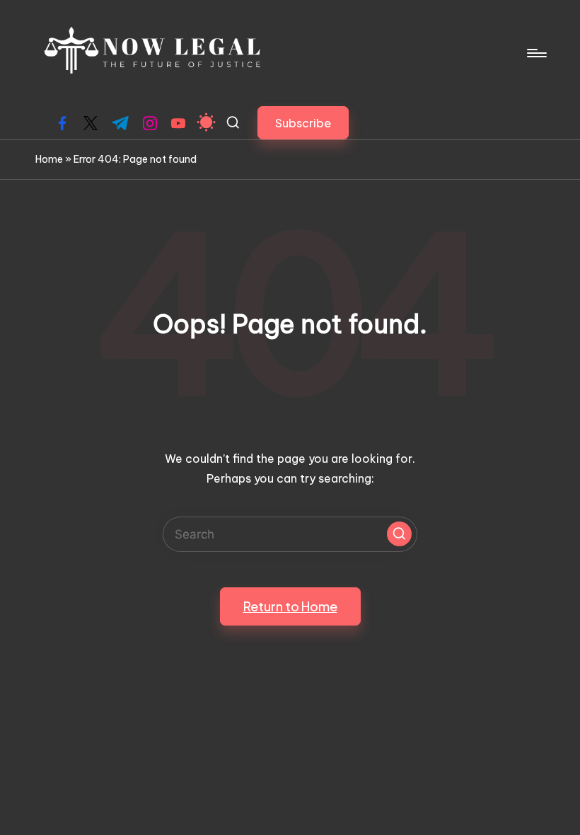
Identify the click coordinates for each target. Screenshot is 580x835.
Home (49, 159)
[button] (303, 122)
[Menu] (536, 53)
